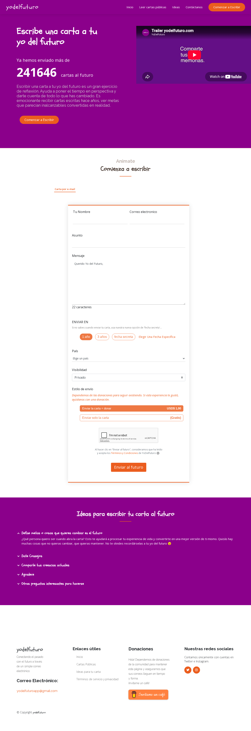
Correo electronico (143, 212)
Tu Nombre (81, 212)
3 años (102, 336)
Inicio (129, 7)
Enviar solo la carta (131, 417)
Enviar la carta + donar (131, 408)
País (75, 351)
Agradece (28, 574)
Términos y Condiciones (124, 453)
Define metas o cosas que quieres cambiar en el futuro (62, 533)
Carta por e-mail (65, 189)
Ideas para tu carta (88, 671)
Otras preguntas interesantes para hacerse (53, 583)
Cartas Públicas (86, 664)
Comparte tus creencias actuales (45, 565)
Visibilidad (79, 370)
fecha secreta (123, 336)
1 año (86, 336)
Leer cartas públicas (152, 7)
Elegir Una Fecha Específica (156, 337)
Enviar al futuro (128, 467)
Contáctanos (194, 7)
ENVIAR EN (80, 322)
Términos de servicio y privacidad (97, 679)
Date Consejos (32, 556)
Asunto (77, 235)
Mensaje (78, 256)
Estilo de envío (82, 389)
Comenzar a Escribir (226, 7)
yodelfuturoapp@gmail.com (37, 691)
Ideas (176, 7)
